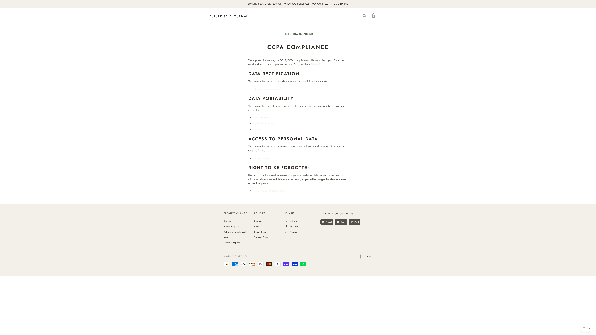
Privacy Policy (318, 64)
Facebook (294, 226)
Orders (256, 129)
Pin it (356, 222)
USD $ (365, 256)
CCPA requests (261, 117)
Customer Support (232, 242)
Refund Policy (260, 231)
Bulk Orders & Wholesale (235, 231)
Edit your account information (268, 89)
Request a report (261, 158)
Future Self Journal (229, 16)
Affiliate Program (231, 226)
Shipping (258, 221)
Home (286, 34)
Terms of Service (262, 237)
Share (343, 222)
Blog (226, 237)
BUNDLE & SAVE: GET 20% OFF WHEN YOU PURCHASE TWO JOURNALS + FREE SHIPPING (298, 4)
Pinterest (293, 231)
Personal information (263, 123)
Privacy (257, 226)
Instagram (294, 221)
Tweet (329, 222)
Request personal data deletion (269, 191)
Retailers (227, 221)
